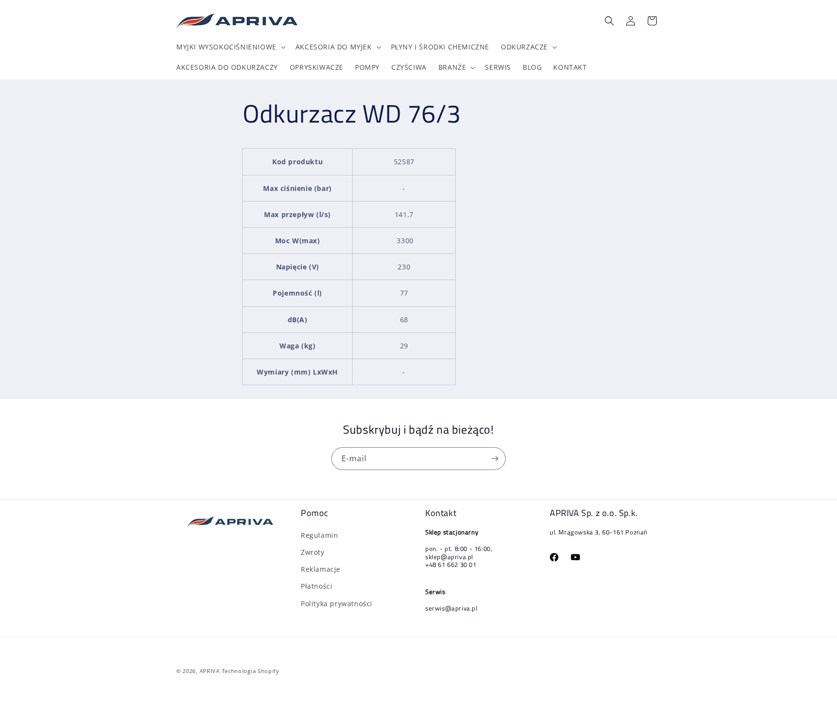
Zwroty (313, 552)
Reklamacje (321, 569)
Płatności (316, 586)
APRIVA (210, 670)
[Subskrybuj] (494, 458)
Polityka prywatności (336, 603)
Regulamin (319, 535)
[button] (230, 47)
